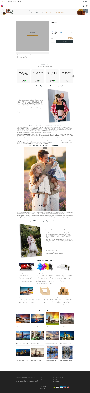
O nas (41, 377)
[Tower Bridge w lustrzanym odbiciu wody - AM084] (67, 352)
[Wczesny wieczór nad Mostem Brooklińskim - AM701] (52, 335)
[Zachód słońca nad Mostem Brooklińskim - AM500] (67, 318)
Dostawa (41, 382)
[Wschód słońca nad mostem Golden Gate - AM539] (23, 335)
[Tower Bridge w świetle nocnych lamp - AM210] (23, 352)
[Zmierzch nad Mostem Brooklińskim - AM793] (23, 318)
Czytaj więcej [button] (66, 78)
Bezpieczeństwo (42, 388)
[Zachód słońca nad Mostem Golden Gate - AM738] (37, 318)
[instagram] (20, 1)
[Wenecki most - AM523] (37, 335)
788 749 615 (4, 1)
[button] (17, 76)
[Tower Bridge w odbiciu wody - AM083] (52, 352)
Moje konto (42, 381)
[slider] (45, 179)
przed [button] (45, 148)
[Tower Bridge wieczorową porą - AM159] (67, 335)
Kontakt (41, 379)
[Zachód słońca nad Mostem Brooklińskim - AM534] (52, 318)
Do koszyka (64, 41)
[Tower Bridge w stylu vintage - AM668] (37, 352)
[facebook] (18, 1)
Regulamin (41, 384)
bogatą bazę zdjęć (51, 142)
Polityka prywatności (43, 386)
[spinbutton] (53, 41)
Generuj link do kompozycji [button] (22, 53)
